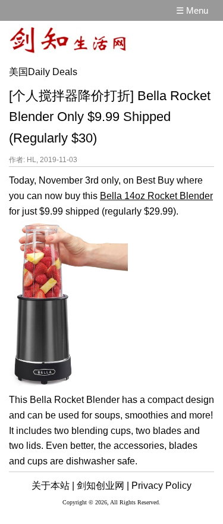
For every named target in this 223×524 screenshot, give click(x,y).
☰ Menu (192, 10)
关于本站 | (53, 485)
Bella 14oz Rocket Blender (156, 196)
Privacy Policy (161, 485)
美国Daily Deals (43, 72)
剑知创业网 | (103, 485)
